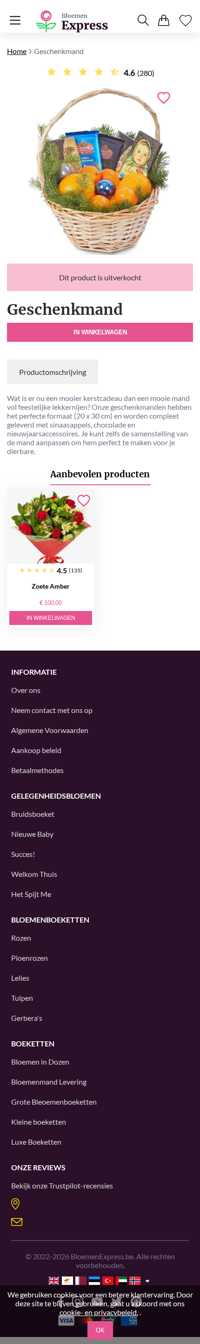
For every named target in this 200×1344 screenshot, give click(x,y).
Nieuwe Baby (32, 833)
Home (17, 51)
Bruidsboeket (32, 813)
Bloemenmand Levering (49, 1081)
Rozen (21, 937)
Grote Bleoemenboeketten (54, 1101)
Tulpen (22, 997)
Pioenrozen (29, 957)
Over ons (25, 690)
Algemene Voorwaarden (49, 730)
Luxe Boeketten (36, 1141)
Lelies (20, 977)
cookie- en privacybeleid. (99, 1312)
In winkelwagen (100, 332)
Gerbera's (26, 1017)
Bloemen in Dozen (40, 1061)
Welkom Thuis (34, 873)
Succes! (23, 853)
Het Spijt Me (31, 893)
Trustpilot (64, 1185)
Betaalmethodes (37, 770)
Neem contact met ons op (52, 710)
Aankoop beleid (36, 750)
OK (100, 1330)
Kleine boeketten (38, 1121)
